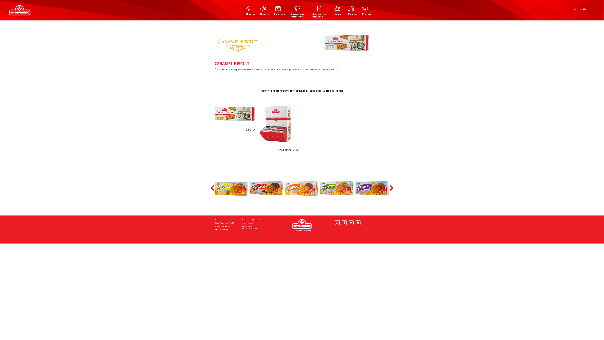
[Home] (302, 224)
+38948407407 (226, 226)
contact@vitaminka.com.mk (258, 220)
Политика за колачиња (256, 236)
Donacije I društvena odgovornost (289, 236)
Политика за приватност (228, 236)
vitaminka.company (249, 223)
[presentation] (212, 188)
